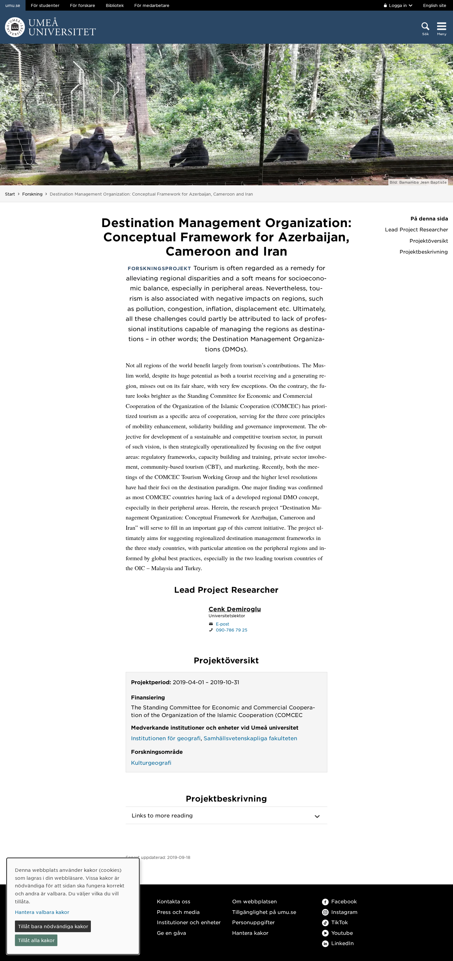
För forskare (82, 5)
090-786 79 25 (231, 629)
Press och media (178, 912)
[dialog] (73, 906)
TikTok (339, 922)
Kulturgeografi (151, 762)
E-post (222, 624)
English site (434, 5)
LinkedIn (342, 943)
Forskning (32, 194)
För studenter (45, 5)
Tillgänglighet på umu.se (264, 912)
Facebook (344, 901)
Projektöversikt (429, 241)
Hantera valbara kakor (42, 912)
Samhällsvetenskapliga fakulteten (250, 738)
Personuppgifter (253, 922)
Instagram (344, 912)
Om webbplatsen (254, 901)
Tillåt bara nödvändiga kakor (53, 926)
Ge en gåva (171, 933)
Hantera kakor (250, 933)
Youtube (342, 933)
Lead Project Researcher (416, 229)
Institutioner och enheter (189, 922)
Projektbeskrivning (424, 252)
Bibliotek (115, 5)
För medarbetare (151, 5)
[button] (226, 815)
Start (10, 194)
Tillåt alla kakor (36, 940)
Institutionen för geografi (166, 738)
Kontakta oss (173, 901)
